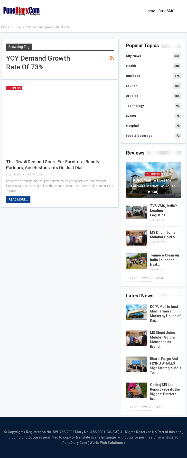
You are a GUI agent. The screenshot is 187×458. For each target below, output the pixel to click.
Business (14, 88)
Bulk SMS (166, 11)
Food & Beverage (139, 135)
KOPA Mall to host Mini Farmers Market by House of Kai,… (153, 186)
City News (133, 56)
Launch (131, 86)
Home (150, 11)
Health (131, 66)
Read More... (18, 199)
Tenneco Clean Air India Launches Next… (164, 259)
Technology (135, 106)
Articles (132, 96)
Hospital (132, 126)
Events (131, 116)
